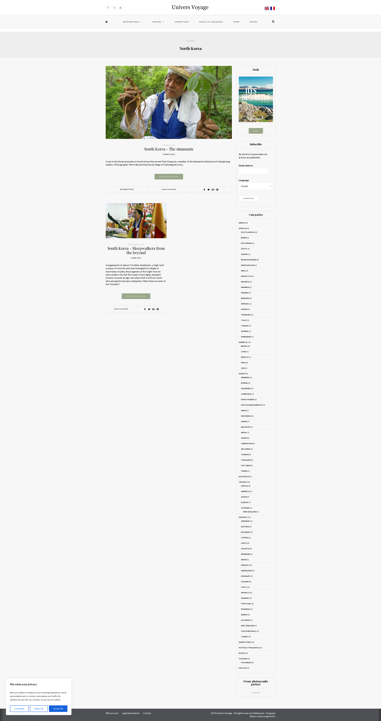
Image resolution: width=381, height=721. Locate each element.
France (244, 565)
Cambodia (246, 394)
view (255, 131)
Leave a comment (169, 189)
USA (243, 368)
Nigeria (244, 293)
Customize (19, 708)
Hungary (245, 576)
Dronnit (256, 692)
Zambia (244, 331)
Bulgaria (245, 532)
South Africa (248, 232)
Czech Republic (248, 631)
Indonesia (246, 416)
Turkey (244, 637)
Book (241, 653)
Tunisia (245, 326)
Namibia (245, 287)
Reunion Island (248, 260)
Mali (243, 271)
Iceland (245, 581)
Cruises (156, 22)
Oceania (245, 508)
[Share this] (204, 189)
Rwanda (245, 298)
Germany (245, 521)
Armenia (245, 377)
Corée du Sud (169, 145)
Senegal (245, 304)
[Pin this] (217, 189)
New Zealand (249, 512)
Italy (243, 587)
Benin (243, 238)
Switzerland (247, 625)
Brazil (244, 346)
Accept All (58, 708)
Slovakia (245, 620)
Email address (246, 165)
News (236, 22)
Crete (244, 543)
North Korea (247, 399)
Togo (244, 320)
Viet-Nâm (245, 465)
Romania (245, 609)
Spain (243, 559)
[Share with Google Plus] (213, 189)
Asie (129, 244)
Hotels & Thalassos (211, 22)
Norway (245, 598)
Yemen (244, 471)
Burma (244, 383)
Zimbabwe (246, 337)
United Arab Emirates (252, 405)
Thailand (245, 460)
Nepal (244, 432)
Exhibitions (182, 22)
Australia (244, 476)
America (243, 342)
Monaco (245, 592)
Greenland (246, 570)
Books (254, 22)
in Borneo (246, 388)
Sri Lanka (245, 449)
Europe (244, 502)
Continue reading (168, 177)
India (243, 410)
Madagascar (247, 265)
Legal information (131, 713)
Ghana (244, 254)
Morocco (246, 276)
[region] (38, 696)
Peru (243, 362)
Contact (147, 713)
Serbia (244, 614)
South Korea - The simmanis (168, 149)
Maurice (245, 282)
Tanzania (246, 315)
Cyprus (244, 537)
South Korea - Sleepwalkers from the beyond (136, 250)
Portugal (246, 603)
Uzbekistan (246, 443)
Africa (242, 228)
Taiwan (245, 454)
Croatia (245, 548)
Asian (241, 373)
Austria (245, 526)
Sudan (244, 309)
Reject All (38, 708)
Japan (244, 421)
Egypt (244, 249)
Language (244, 180)
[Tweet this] (208, 189)
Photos (243, 668)
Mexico (244, 357)
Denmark (245, 554)
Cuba (243, 351)
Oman (244, 438)
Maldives (245, 427)
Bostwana (246, 243)
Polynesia (246, 662)
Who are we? (112, 713)
